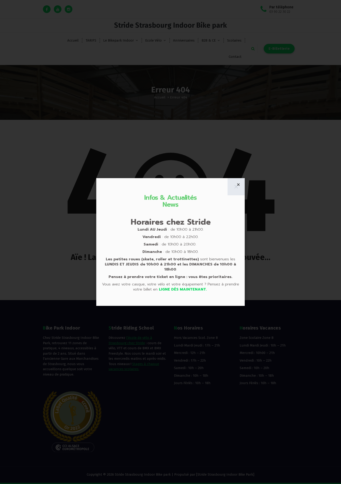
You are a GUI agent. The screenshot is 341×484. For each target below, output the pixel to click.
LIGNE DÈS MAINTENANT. (183, 289)
